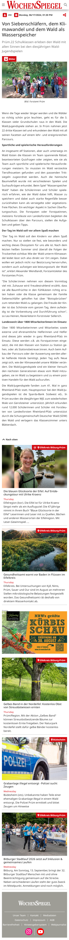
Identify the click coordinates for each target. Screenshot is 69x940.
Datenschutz (21, 919)
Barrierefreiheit (11, 924)
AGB (52, 919)
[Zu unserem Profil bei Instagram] (28, 931)
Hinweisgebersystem (35, 924)
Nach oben (11, 439)
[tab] (9, 59)
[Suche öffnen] (65, 4)
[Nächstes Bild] (65, 82)
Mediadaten (49, 915)
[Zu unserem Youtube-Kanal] (40, 931)
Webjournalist (58, 924)
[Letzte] (3, 82)
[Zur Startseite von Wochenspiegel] (34, 5)
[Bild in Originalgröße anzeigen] (34, 80)
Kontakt (34, 915)
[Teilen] (64, 15)
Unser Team (19, 915)
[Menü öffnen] (3, 4)
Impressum (39, 919)
